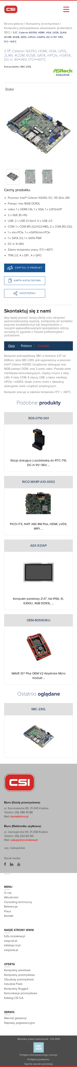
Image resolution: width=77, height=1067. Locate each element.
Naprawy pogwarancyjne (19, 1023)
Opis (11, 346)
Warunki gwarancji (15, 1018)
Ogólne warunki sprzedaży (38, 1063)
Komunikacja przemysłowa (20, 993)
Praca (7, 911)
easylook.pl (11, 950)
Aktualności (11, 897)
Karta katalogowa (27, 280)
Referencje (11, 906)
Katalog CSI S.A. (14, 998)
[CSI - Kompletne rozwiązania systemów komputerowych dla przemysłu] (19, 782)
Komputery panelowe (17, 970)
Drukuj (9, 89)
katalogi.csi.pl (12, 945)
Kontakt (43, 346)
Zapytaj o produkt (28, 267)
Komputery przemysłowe (42, 24)
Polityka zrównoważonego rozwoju (38, 1054)
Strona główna (13, 24)
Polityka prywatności (38, 1059)
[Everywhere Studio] (38, 1047)
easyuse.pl (10, 941)
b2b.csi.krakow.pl (14, 936)
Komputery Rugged (16, 988)
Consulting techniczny (18, 902)
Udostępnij (27, 293)
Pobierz (26, 346)
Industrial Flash (13, 984)
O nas (7, 893)
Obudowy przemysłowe (19, 979)
